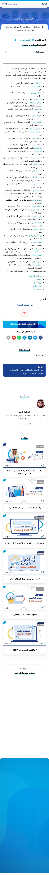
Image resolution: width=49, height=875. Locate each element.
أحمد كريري (38, 151)
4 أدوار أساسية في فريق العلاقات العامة (24, 578)
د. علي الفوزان (37, 177)
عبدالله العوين (37, 144)
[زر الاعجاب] (24, 312)
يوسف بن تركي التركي (35, 235)
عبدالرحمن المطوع (35, 92)
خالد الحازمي (37, 251)
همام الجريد (37, 99)
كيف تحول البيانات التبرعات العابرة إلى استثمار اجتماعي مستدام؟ (24, 472)
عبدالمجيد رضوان (36, 265)
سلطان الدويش (36, 86)
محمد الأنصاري (38, 229)
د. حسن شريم (37, 157)
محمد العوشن (38, 109)
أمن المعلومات (40, 589)
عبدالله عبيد (37, 289)
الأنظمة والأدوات (39, 518)
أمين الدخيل (37, 242)
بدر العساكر (38, 148)
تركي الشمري (38, 282)
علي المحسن (37, 216)
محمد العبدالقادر (37, 170)
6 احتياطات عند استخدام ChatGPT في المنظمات (24, 543)
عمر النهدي (38, 279)
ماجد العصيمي (36, 222)
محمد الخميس (37, 183)
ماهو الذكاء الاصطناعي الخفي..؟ (24, 614)
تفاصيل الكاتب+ (24, 424)
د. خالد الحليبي (36, 206)
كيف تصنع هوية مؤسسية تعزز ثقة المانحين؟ (24, 507)
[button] (3, 4)
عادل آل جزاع (37, 122)
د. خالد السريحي (36, 209)
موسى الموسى (37, 164)
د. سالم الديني (37, 190)
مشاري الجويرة (37, 255)
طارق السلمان (37, 115)
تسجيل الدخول (12, 4)
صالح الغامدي (37, 286)
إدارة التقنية (41, 482)
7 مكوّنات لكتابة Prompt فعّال (24, 649)
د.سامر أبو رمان (36, 200)
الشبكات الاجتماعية (30, 44)
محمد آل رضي (38, 248)
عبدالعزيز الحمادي (35, 276)
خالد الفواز (38, 83)
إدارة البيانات (40, 446)
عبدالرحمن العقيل (36, 102)
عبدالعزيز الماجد (36, 138)
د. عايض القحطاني (35, 128)
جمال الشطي (37, 261)
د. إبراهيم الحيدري (35, 131)
